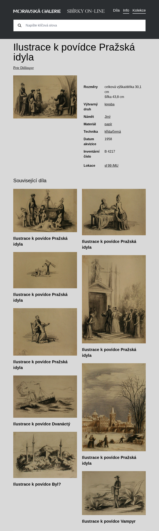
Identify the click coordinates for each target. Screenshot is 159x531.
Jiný (108, 116)
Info (126, 10)
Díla (116, 10)
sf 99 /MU (111, 165)
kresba (109, 104)
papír (108, 124)
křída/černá (113, 131)
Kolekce (139, 10)
